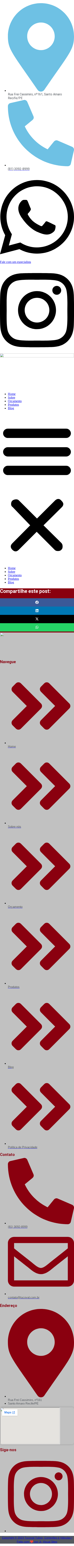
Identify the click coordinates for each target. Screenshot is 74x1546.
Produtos (13, 404)
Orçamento (15, 401)
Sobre (11, 397)
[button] (37, 488)
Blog (11, 408)
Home (12, 394)
